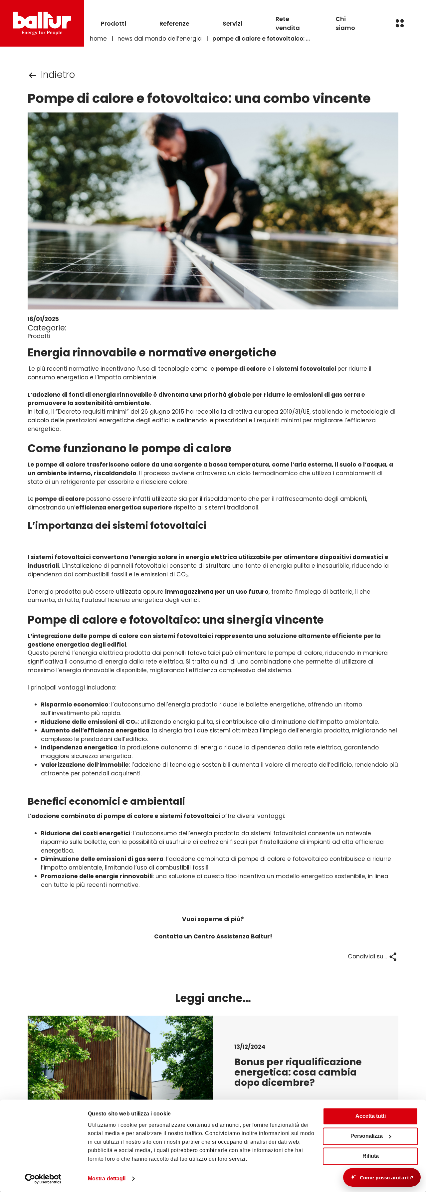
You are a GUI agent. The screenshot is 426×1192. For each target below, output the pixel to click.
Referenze (174, 23)
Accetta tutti (370, 1116)
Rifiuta (370, 1156)
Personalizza (366, 1136)
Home (98, 39)
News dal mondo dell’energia (159, 39)
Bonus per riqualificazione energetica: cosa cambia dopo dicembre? (298, 1072)
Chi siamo (345, 23)
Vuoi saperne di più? (213, 919)
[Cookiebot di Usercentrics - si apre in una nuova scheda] (43, 1178)
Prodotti (113, 23)
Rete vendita (288, 23)
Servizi (232, 23)
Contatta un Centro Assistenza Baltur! (213, 936)
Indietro (58, 74)
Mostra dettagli (107, 1178)
